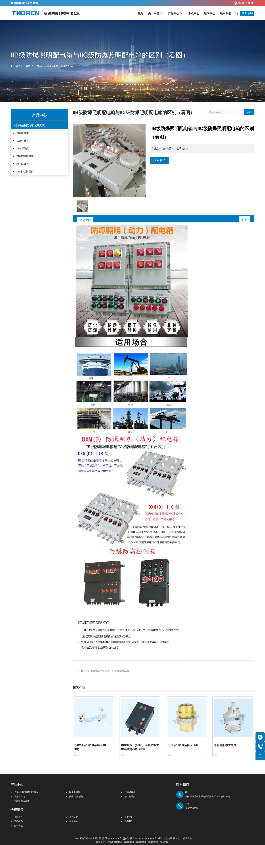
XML (160, 838)
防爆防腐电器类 (25, 156)
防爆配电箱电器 (115, 841)
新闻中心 (73, 821)
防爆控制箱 (153, 841)
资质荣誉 (73, 816)
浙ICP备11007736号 (112, 838)
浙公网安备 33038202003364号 (141, 838)
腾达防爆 (164, 841)
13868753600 (246, 3)
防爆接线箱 (141, 841)
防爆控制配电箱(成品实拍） (60, 66)
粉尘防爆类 (22, 163)
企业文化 (129, 816)
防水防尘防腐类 (25, 171)
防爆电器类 (22, 133)
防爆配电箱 (129, 841)
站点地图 (167, 838)
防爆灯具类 (22, 140)
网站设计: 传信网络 (182, 838)
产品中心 (39, 66)
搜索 (249, 112)
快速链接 (17, 809)
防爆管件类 (22, 148)
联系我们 (159, 160)
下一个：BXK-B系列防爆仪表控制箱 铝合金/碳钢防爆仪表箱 (101, 670)
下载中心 (18, 821)
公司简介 (18, 816)
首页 (28, 66)
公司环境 (18, 825)
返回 (244, 219)
